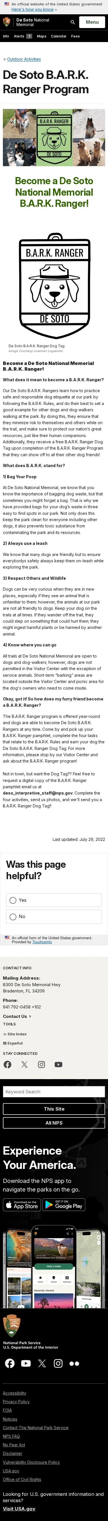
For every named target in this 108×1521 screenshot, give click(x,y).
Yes (22, 900)
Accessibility (14, 1393)
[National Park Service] (6, 22)
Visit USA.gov (19, 1509)
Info (6, 36)
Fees (75, 36)
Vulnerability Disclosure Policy (31, 1462)
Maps (41, 36)
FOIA (7, 1410)
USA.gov (11, 1470)
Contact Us (15, 1016)
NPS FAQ (11, 1436)
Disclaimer (12, 1453)
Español (15, 1043)
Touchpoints (42, 941)
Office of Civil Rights (22, 1479)
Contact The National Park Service (36, 1427)
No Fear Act (14, 1444)
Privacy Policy (16, 1401)
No (22, 916)
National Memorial (32, 22)
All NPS (54, 1123)
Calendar (59, 36)
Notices (10, 1419)
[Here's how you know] (54, 7)
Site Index (17, 1034)
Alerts (22, 36)
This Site (54, 1109)
